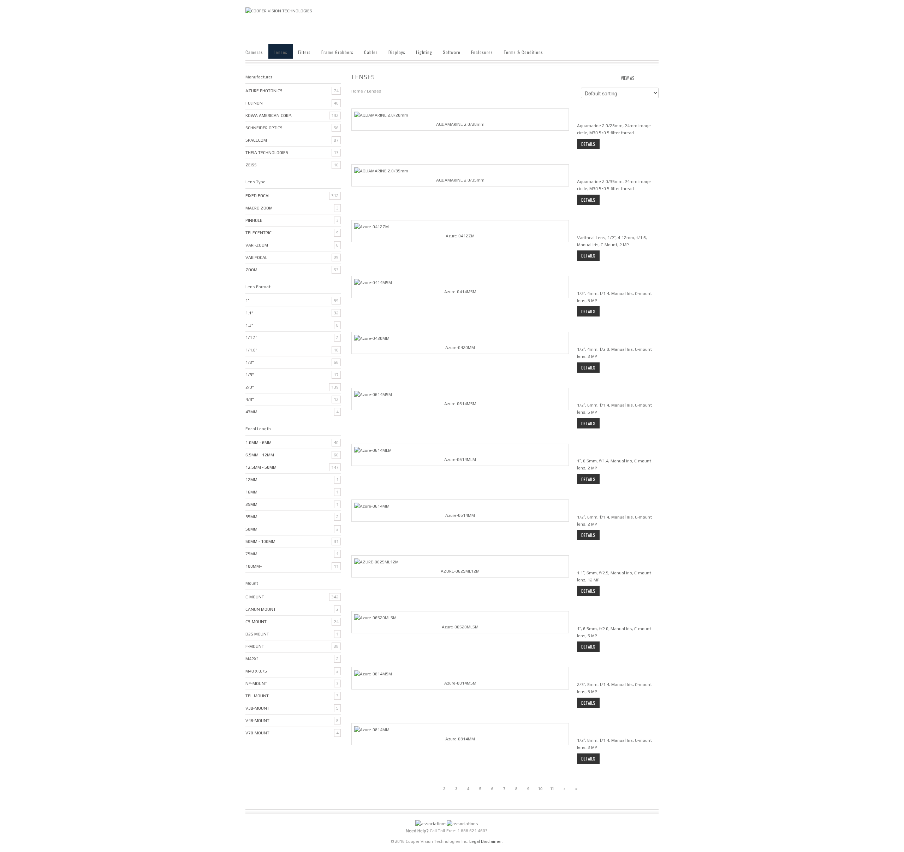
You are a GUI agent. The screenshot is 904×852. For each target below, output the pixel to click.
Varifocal (256, 257)
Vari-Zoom (256, 245)
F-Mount (254, 646)
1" (247, 300)
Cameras (254, 52)
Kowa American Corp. (268, 115)
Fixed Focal (257, 195)
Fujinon (254, 103)
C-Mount (254, 596)
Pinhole (253, 220)
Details (588, 144)
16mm (251, 492)
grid (641, 77)
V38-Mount (257, 708)
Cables (371, 52)
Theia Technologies (266, 152)
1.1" (249, 312)
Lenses (280, 52)
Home (357, 91)
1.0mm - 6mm (258, 442)
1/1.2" (251, 337)
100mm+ (253, 566)
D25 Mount (257, 634)
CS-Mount (256, 621)
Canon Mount (260, 609)
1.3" (249, 325)
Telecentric (258, 232)
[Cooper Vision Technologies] (278, 10)
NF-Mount (256, 683)
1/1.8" (251, 350)
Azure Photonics (263, 90)
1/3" (249, 374)
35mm (251, 516)
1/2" (249, 362)
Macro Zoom (259, 208)
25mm (251, 504)
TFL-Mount (257, 695)
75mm (251, 553)
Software (451, 52)
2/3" (249, 387)
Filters (304, 52)
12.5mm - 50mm (260, 467)
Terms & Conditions (523, 52)
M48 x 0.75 (256, 671)
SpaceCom (256, 140)
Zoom (251, 269)
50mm (251, 529)
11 (552, 789)
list (654, 77)
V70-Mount (257, 732)
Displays (396, 52)
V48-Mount (257, 720)
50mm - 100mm (260, 541)
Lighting (424, 52)
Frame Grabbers (337, 52)
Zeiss (251, 164)
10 (540, 789)
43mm (251, 411)
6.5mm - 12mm (259, 454)
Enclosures (482, 52)
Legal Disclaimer (485, 841)
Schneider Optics (263, 127)
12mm (251, 479)
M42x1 (252, 658)
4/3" (249, 399)
